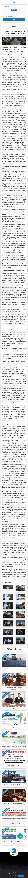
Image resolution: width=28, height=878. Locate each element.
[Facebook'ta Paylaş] (14, 10)
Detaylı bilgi (13, 876)
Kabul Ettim (21, 875)
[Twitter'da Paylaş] (16, 10)
